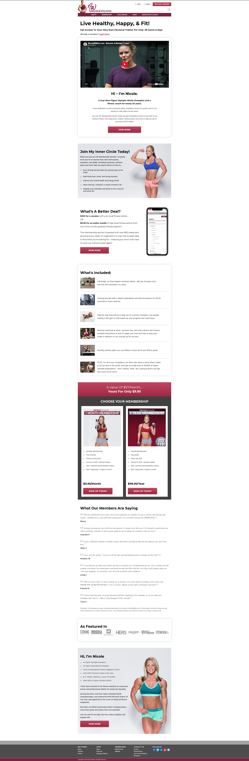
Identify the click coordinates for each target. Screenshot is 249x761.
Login (148, 4)
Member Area (119, 749)
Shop (135, 14)
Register (117, 751)
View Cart (99, 751)
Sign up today (98, 491)
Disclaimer (137, 756)
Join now (124, 129)
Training (80, 751)
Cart (139, 4)
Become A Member (162, 4)
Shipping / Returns (102, 753)
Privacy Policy (138, 751)
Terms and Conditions (140, 753)
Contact (136, 749)
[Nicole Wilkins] (99, 12)
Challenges (122, 14)
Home (79, 749)
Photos (80, 753)
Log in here (104, 34)
